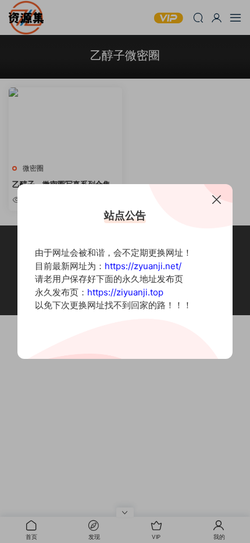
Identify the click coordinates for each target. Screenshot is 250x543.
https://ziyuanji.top (125, 292)
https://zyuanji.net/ (143, 266)
